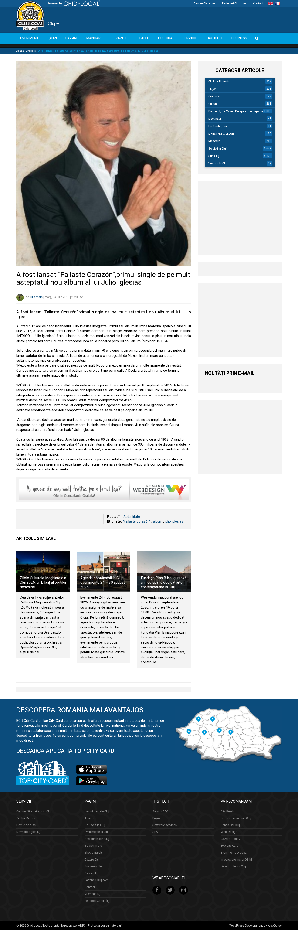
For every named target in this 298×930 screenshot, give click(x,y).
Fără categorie (218, 126)
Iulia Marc (36, 297)
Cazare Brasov (230, 839)
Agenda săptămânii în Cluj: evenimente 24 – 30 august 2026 (102, 582)
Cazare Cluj (92, 859)
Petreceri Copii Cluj (97, 901)
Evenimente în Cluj (96, 832)
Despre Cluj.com (204, 3)
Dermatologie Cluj (28, 832)
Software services (164, 825)
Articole (31, 50)
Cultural (213, 104)
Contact (258, 3)
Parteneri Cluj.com (234, 3)
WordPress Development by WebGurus (255, 925)
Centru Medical (26, 818)
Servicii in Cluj (217, 148)
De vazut (90, 873)
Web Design (229, 832)
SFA (155, 832)
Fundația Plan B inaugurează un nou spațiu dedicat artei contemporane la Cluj (164, 582)
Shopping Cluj (94, 852)
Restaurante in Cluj (97, 839)
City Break (227, 811)
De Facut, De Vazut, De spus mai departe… (236, 111)
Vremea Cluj (92, 894)
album (157, 521)
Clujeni (212, 89)
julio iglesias (174, 521)
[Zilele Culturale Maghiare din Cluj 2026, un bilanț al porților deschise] (43, 571)
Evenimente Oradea (234, 852)
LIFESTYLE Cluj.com (221, 133)
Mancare (214, 141)
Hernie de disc (26, 825)
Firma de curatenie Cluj (236, 818)
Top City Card (229, 846)
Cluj (52, 23)
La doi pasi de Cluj (97, 811)
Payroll (156, 818)
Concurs (214, 96)
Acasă (20, 50)
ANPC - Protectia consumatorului (100, 925)
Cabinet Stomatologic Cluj (33, 811)
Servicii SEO (160, 811)
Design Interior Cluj (233, 866)
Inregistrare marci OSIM (236, 859)
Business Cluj (93, 866)
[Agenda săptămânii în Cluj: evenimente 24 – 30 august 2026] (103, 571)
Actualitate (131, 516)
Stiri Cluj (213, 156)
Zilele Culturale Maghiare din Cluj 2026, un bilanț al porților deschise (43, 582)
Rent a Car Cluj (230, 825)
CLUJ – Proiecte (219, 81)
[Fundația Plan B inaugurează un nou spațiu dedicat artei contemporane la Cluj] (164, 571)
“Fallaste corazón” (136, 521)
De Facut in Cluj (95, 825)
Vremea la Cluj (217, 163)
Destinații (214, 118)
